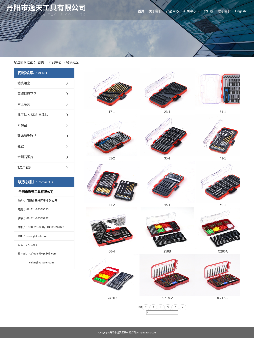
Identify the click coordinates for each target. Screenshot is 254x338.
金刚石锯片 (25, 157)
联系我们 (224, 11)
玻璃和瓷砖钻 (27, 136)
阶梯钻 (22, 125)
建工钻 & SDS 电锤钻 (32, 115)
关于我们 (155, 11)
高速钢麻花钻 (27, 93)
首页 (141, 11)
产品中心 (172, 11)
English (240, 11)
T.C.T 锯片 (24, 167)
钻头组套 (72, 62)
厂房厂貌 (207, 11)
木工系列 (23, 104)
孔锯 (20, 146)
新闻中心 (189, 11)
